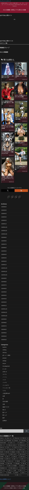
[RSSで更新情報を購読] (21, 190)
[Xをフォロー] (7, 190)
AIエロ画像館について (5, 479)
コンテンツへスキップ (5, 1)
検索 (1, 428)
